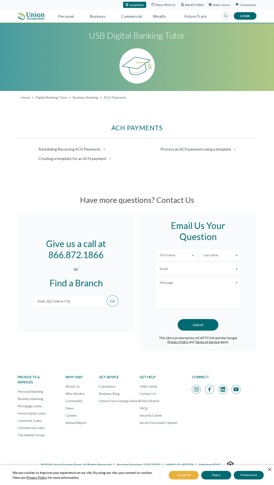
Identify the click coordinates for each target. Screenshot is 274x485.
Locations (137, 5)
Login (245, 16)
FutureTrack (195, 16)
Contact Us (148, 393)
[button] (225, 16)
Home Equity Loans (32, 413)
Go (112, 301)
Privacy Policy (177, 342)
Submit (198, 325)
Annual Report (76, 423)
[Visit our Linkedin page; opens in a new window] (222, 389)
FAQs (144, 408)
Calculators (107, 386)
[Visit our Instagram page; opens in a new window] (196, 389)
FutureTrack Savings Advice (119, 401)
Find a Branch (149, 401)
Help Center (221, 5)
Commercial (131, 16)
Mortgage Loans (30, 406)
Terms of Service (207, 342)
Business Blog (109, 393)
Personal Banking (30, 391)
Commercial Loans (31, 428)
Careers (71, 415)
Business (98, 16)
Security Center (151, 415)
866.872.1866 (194, 5)
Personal (66, 16)
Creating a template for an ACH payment (72, 158)
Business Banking (30, 399)
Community (248, 5)
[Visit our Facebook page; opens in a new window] (209, 389)
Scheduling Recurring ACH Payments (70, 149)
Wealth (159, 16)
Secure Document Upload (158, 423)
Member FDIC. (210, 465)
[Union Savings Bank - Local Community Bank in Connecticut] (31, 16)
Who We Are (75, 393)
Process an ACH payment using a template (196, 149)
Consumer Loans (30, 420)
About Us (73, 386)
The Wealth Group (31, 435)
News (70, 408)
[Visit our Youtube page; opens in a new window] (236, 389)
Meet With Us (166, 5)
